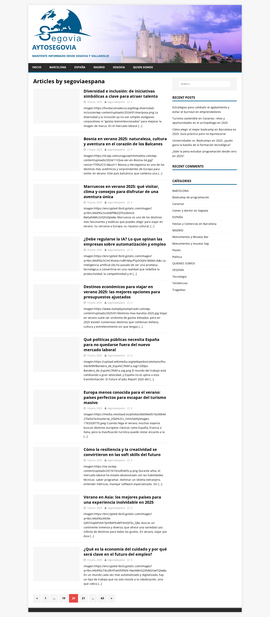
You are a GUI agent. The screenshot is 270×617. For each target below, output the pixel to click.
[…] (140, 126)
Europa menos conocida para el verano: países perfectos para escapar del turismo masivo (125, 397)
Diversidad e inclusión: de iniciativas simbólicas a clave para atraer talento (121, 93)
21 (83, 598)
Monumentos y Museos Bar (190, 237)
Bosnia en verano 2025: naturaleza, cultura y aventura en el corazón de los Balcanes (125, 141)
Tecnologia (179, 276)
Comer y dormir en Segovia (190, 210)
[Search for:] (205, 84)
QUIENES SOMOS (183, 263)
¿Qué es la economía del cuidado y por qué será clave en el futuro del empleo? (125, 551)
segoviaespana (116, 102)
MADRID (99, 67)
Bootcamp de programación (190, 197)
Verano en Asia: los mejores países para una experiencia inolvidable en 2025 (122, 499)
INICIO (36, 67)
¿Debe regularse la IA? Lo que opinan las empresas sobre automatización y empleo (125, 241)
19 (63, 598)
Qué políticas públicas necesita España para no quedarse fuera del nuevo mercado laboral (121, 344)
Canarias (178, 204)
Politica (177, 257)
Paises (176, 250)
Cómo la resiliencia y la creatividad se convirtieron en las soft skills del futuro (122, 452)
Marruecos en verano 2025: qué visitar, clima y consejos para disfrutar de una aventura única (121, 191)
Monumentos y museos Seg (190, 243)
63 (102, 598)
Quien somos (143, 67)
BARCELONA (57, 67)
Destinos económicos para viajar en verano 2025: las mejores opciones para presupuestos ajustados (122, 292)
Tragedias (178, 290)
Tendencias (180, 283)
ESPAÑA (79, 67)
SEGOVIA (119, 67)
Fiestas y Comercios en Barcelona (194, 224)
